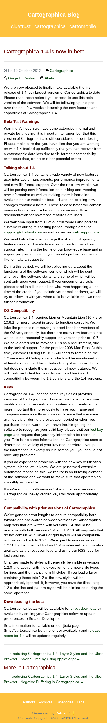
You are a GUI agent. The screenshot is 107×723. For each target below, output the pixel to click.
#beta (49, 78)
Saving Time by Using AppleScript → (50, 659)
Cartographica (50, 26)
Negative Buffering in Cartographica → (52, 682)
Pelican (62, 713)
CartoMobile (82, 26)
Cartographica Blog (54, 14)
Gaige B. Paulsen (22, 78)
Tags (80, 702)
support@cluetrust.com (23, 232)
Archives (45, 702)
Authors (29, 702)
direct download (84, 608)
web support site (85, 232)
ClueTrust (21, 26)
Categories (64, 702)
